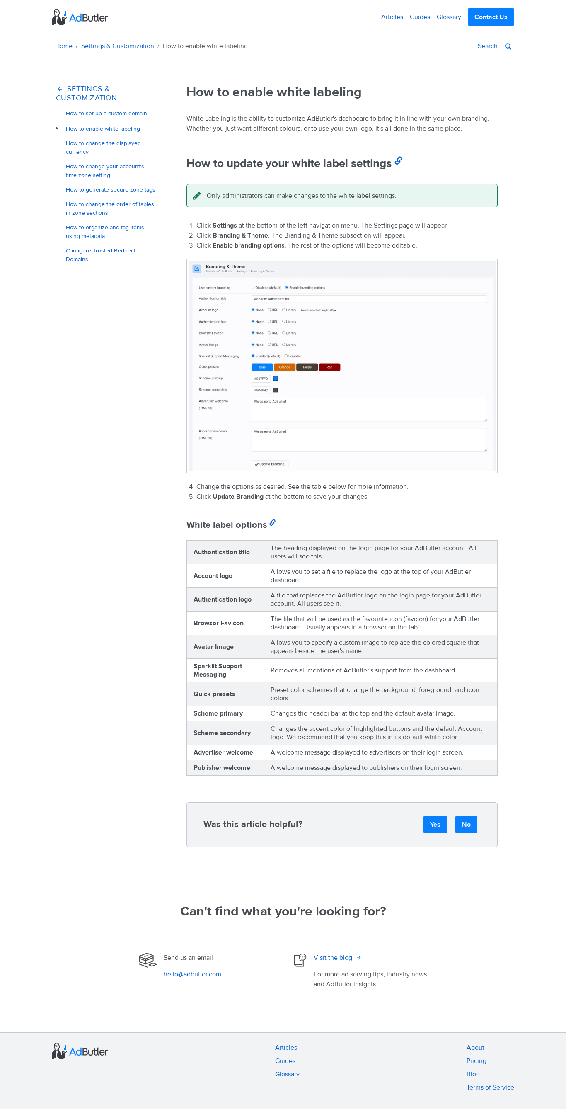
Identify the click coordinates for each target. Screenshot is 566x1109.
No (466, 824)
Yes (435, 824)
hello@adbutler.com (192, 974)
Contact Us (491, 17)
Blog (473, 1074)
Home (64, 46)
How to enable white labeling (103, 128)
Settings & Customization (117, 46)
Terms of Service (490, 1087)
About (475, 1047)
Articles (392, 17)
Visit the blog (333, 958)
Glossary (449, 17)
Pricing (476, 1061)
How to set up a (106, 113)
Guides (420, 17)
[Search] (508, 46)
